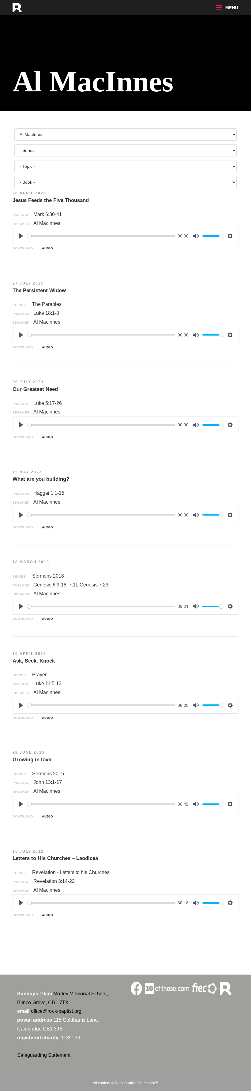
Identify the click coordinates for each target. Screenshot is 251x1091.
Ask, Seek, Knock (34, 661)
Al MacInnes (46, 223)
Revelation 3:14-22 (54, 881)
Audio (46, 248)
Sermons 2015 (48, 773)
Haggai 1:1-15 (48, 493)
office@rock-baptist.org (56, 1011)
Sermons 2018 (48, 576)
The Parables (47, 304)
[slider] (101, 236)
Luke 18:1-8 (46, 313)
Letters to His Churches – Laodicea (55, 858)
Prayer (39, 674)
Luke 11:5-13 (47, 683)
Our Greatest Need (35, 389)
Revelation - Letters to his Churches (71, 872)
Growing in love (32, 759)
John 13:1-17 (47, 782)
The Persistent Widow (39, 290)
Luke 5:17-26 (47, 403)
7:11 (73, 584)
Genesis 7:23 (94, 584)
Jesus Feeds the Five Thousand (51, 200)
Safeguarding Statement (43, 1055)
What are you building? (41, 479)
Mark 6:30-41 (47, 214)
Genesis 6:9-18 (49, 584)
